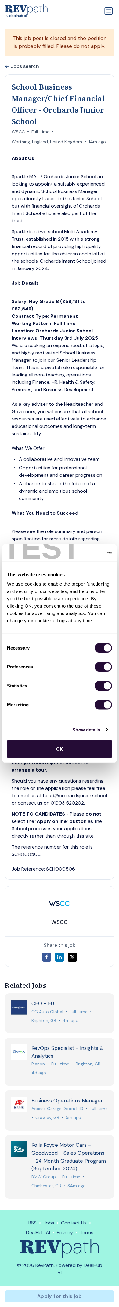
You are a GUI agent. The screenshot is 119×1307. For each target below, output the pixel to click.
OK (59, 749)
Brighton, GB (43, 1020)
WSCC (18, 132)
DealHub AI (38, 1232)
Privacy (65, 1232)
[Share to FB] (46, 957)
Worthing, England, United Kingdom (47, 141)
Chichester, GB (46, 1185)
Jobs (48, 1223)
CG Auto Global (47, 1011)
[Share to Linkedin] (59, 957)
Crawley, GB (47, 1117)
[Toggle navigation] (108, 11)
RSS (32, 1223)
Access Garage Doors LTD (57, 1108)
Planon (38, 1064)
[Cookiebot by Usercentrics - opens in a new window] (85, 553)
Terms (86, 1232)
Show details (86, 729)
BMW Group (43, 1176)
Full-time (40, 132)
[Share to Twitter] (72, 957)
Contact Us (74, 1223)
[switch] (103, 667)
